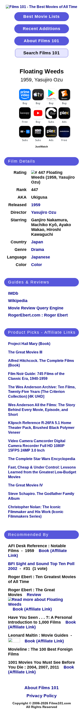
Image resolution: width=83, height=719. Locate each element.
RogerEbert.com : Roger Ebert (38, 315)
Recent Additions (41, 28)
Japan (37, 242)
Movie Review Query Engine (35, 308)
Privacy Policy (42, 695)
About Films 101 (41, 41)
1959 (35, 205)
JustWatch (41, 146)
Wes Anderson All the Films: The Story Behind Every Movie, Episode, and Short (41, 409)
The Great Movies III (25, 352)
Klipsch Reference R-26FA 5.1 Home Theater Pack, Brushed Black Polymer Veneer (41, 427)
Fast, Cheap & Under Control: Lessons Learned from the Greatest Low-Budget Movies (42, 472)
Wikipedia (17, 300)
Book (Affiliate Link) (32, 609)
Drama (37, 249)
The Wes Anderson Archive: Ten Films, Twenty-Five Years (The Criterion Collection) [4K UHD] (42, 392)
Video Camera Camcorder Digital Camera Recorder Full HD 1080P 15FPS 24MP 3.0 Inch (36, 445)
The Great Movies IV (25, 485)
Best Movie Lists (41, 16)
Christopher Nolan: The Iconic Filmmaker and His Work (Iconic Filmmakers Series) (35, 512)
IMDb (13, 293)
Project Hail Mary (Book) (29, 344)
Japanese (40, 257)
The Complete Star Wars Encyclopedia (41, 459)
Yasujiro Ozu (43, 212)
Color (36, 264)
